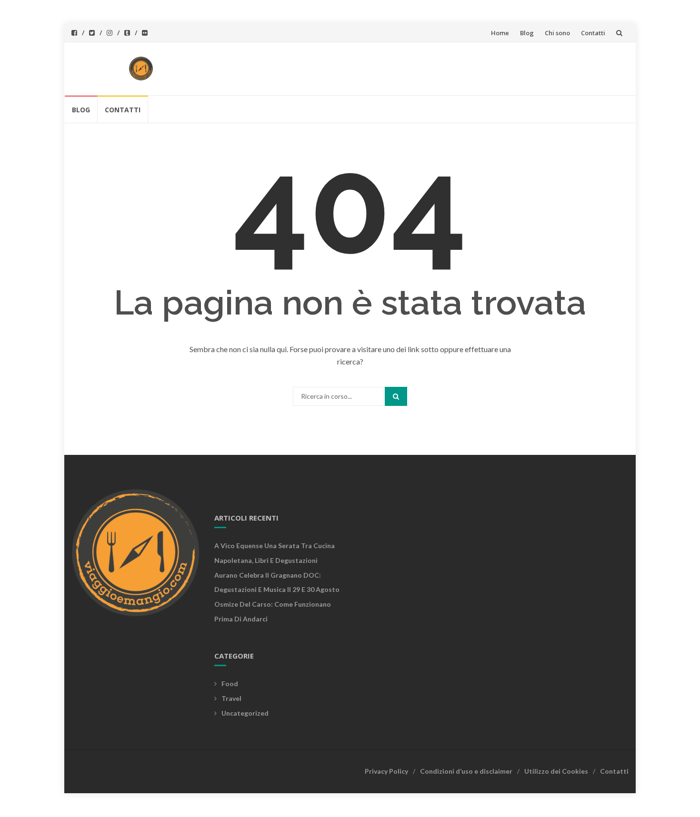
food (229, 683)
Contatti (593, 33)
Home (500, 33)
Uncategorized (245, 713)
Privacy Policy (386, 771)
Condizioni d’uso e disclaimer (466, 771)
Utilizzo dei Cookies (556, 771)
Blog (527, 33)
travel (231, 698)
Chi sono (557, 33)
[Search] (396, 396)
